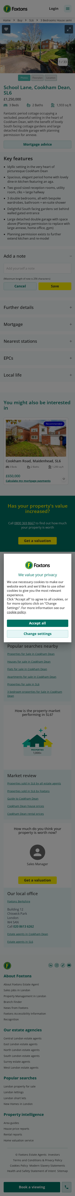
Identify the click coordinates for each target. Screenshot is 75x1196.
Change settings (38, 633)
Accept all (37, 623)
